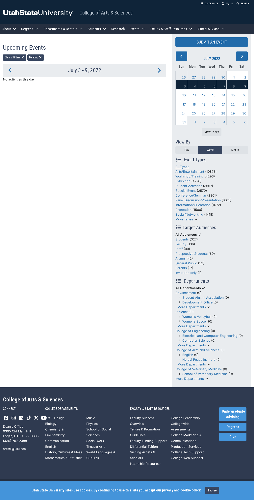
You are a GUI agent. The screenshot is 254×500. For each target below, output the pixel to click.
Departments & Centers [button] (60, 29)
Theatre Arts (95, 447)
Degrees (233, 427)
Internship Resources (145, 464)
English (187, 355)
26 (184, 77)
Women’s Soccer (194, 321)
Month (235, 150)
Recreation (183, 210)
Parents (181, 268)
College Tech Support (187, 452)
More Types (184, 219)
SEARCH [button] (245, 3)
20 (214, 104)
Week (210, 150)
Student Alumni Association (203, 297)
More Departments (191, 307)
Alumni (180, 258)
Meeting (34, 57)
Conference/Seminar (190, 195)
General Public (186, 263)
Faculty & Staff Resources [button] (168, 29)
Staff (179, 249)
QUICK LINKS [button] (211, 3)
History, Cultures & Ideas (63, 452)
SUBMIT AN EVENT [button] (212, 42)
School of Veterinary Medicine (205, 374)
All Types (182, 167)
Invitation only (186, 273)
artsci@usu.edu (14, 449)
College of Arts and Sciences (197, 350)
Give (232, 437)
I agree (212, 490)
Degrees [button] (27, 29)
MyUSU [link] (229, 3)
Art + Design (54, 418)
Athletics (181, 312)
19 (204, 104)
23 (244, 104)
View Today (211, 132)
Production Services (186, 447)
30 (223, 77)
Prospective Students (191, 254)
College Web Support (187, 458)
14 (223, 95)
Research (118, 29)
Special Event (185, 191)
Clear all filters (13, 57)
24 (184, 113)
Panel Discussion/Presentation (198, 200)
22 (233, 104)
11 (194, 95)
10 (184, 95)
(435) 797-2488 (15, 441)
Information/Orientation (193, 205)
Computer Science (196, 340)
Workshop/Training (189, 176)
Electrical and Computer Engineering (210, 336)
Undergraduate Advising (233, 414)
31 (184, 122)
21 (223, 104)
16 (244, 95)
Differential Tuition (144, 447)
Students (182, 239)
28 (204, 77)
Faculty (180, 244)
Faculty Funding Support (148, 441)
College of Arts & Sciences (106, 13)
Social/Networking (189, 214)
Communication (57, 441)
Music (90, 418)
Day (186, 150)
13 (214, 95)
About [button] (6, 29)
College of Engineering (192, 331)
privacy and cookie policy (181, 490)
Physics (92, 424)
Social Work (95, 441)
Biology (51, 424)
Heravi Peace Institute (198, 359)
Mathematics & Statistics (63, 458)
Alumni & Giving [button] (208, 29)
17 (184, 104)
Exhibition (182, 181)
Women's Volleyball (196, 317)
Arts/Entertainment (189, 171)
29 (214, 77)
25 (194, 113)
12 (204, 95)
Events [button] (135, 29)
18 (194, 104)
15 (233, 95)
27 (194, 77)
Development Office (197, 302)
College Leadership (185, 418)
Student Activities (188, 186)
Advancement (185, 293)
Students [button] (94, 29)
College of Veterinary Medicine (198, 369)
